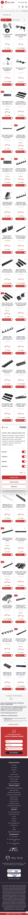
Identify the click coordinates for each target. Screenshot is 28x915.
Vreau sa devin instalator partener (14, 794)
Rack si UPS (18, 11)
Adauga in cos (6, 51)
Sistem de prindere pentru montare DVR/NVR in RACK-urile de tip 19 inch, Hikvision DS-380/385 (7, 237)
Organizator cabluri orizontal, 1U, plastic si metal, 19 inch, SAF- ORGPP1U (21, 338)
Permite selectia (14, 482)
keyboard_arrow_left (2, 2)
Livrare (14, 772)
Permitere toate (14, 477)
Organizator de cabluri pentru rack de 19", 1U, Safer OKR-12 (7, 371)
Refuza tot (14, 486)
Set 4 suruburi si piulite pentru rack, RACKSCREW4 (7, 35)
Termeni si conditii (14, 774)
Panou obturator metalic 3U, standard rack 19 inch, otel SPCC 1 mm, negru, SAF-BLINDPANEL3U (7, 405)
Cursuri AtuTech (14, 807)
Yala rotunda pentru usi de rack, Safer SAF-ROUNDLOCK (7, 69)
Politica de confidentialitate (14, 776)
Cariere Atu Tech (14, 825)
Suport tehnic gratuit (14, 790)
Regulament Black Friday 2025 (14, 805)
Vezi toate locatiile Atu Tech (15, 844)
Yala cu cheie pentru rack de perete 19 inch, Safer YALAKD (20, 35)
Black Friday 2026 (14, 781)
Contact (14, 816)
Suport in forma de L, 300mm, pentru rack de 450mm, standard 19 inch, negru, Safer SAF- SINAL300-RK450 (20, 271)
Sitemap (14, 829)
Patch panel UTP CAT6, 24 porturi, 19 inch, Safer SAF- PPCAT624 (20, 640)
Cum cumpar (14, 767)
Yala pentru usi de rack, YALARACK (21, 68)
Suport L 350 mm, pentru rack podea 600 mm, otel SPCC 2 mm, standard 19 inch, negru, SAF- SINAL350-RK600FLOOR (7, 304)
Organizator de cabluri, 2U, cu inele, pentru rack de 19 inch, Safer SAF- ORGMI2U (20, 170)
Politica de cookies (14, 779)
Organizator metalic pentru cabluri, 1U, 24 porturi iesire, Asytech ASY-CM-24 (21, 372)
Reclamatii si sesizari (14, 803)
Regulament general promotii (14, 831)
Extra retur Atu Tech (14, 801)
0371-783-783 (21, 2)
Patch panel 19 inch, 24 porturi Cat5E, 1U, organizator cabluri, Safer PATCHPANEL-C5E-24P (20, 607)
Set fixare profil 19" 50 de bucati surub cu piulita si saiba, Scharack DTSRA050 (20, 573)
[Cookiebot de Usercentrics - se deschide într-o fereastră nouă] (19, 427)
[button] (22, 6)
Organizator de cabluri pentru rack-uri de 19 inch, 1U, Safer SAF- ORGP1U (21, 674)
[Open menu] (2, 7)
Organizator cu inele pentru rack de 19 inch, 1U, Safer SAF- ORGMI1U (20, 203)
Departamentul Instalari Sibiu (14, 792)
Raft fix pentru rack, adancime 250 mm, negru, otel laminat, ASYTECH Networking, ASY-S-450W (7, 674)
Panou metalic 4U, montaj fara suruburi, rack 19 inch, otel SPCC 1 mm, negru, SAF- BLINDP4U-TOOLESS (7, 170)
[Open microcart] (25, 6)
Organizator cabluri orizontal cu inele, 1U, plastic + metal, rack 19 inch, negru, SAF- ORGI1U (7, 338)
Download (14, 820)
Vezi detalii (19, 218)
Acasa (2, 11)
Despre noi (14, 818)
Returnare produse (14, 799)
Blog (14, 827)
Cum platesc (14, 769)
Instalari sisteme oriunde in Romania (14, 788)
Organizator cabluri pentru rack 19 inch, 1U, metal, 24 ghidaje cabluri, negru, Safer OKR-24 (7, 271)
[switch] (24, 456)
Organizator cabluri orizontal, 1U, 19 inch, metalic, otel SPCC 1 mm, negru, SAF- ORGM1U (21, 506)
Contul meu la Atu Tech (14, 814)
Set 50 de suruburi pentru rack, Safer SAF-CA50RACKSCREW (7, 606)
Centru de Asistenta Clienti (14, 812)
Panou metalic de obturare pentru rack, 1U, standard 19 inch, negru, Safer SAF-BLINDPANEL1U (20, 103)
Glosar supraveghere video (14, 823)
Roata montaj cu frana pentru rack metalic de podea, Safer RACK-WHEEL (7, 204)
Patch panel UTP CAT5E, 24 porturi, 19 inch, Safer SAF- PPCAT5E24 (7, 573)
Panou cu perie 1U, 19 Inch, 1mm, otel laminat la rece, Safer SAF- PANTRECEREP (20, 539)
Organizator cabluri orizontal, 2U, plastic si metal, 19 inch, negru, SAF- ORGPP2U (21, 136)
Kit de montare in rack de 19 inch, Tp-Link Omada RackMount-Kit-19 (20, 304)
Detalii (21, 472)
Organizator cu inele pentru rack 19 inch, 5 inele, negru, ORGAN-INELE (7, 640)
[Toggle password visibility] (7, 748)
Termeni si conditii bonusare (14, 783)
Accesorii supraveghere (10, 11)
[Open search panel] (19, 6)
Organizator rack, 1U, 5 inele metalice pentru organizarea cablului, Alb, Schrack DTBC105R (7, 506)
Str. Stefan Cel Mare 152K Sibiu (14, 840)
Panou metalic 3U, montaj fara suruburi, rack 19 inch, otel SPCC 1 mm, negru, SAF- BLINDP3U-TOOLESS (7, 103)
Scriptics (18, 878)
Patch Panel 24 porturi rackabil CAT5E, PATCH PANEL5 (7, 539)
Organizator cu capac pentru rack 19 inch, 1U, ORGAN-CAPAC (21, 405)
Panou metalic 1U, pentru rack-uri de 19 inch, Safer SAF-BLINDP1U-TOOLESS (7, 136)
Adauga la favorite (11, 24)
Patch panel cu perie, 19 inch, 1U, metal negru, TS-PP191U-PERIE (20, 237)
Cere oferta (14, 765)
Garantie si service (14, 796)
